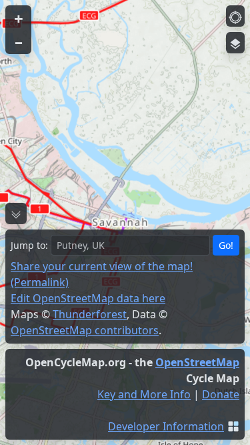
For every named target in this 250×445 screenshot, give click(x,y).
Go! (226, 245)
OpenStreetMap (197, 362)
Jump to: (29, 245)
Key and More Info (144, 394)
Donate (220, 394)
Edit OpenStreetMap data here (88, 298)
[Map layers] (235, 42)
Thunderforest (90, 314)
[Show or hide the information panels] (16, 213)
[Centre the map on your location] (235, 16)
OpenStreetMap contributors (85, 330)
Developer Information (166, 426)
